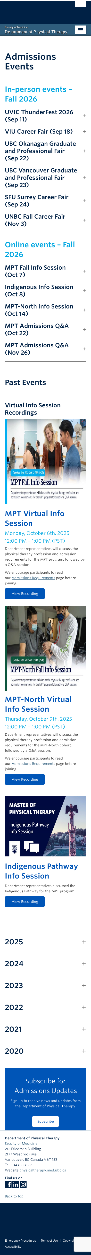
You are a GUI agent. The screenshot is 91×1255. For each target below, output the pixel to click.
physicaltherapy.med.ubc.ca (42, 1170)
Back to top (15, 1196)
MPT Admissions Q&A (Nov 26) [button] (37, 349)
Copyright (69, 1240)
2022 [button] (14, 1007)
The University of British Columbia (33, 10)
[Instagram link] (23, 1186)
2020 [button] (14, 1051)
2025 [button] (14, 941)
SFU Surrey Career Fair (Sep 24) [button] (36, 201)
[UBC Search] (80, 6)
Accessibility (13, 1246)
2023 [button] (14, 985)
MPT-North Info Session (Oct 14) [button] (39, 310)
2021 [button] (13, 1029)
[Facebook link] (8, 1186)
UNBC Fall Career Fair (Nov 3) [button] (35, 220)
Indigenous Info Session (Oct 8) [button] (39, 290)
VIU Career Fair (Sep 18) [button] (39, 131)
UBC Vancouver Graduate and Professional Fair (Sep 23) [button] (41, 177)
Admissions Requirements (33, 578)
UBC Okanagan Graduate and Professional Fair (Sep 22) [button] (40, 151)
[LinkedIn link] (15, 1186)
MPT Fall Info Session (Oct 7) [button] (35, 271)
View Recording (25, 594)
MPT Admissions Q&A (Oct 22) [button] (37, 329)
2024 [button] (14, 963)
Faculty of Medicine (21, 1143)
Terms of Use (49, 1240)
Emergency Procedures (20, 1240)
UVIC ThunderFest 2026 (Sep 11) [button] (39, 116)
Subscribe (45, 1121)
